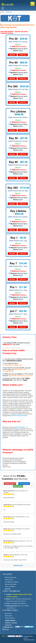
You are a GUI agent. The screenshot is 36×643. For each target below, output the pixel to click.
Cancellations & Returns (11, 582)
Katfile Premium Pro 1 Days (18, 290)
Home (2, 12)
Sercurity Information (11, 584)
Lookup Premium (10, 620)
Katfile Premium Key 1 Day (18, 241)
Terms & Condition (10, 586)
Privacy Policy (9, 580)
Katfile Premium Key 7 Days (18, 266)
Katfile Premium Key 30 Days (18, 141)
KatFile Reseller (19, 427)
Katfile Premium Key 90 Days (18, 165)
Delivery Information (10, 577)
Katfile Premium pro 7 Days (18, 314)
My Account (8, 613)
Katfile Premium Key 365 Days (18, 191)
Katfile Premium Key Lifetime (18, 217)
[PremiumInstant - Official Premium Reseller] (9, 4)
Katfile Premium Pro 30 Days (18, 42)
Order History (8, 616)
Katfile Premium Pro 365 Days (18, 89)
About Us (7, 589)
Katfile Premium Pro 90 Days (18, 65)
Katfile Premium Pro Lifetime (18, 117)
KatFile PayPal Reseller (19, 415)
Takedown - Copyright (11, 622)
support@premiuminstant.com (18, 603)
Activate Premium (10, 618)
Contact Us (8, 625)
